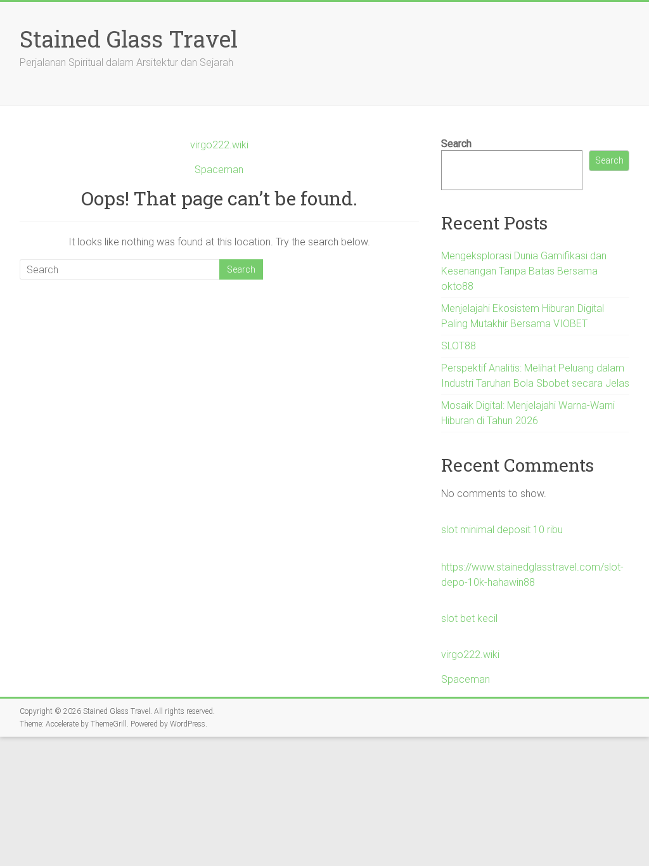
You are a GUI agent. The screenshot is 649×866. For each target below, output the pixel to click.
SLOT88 (458, 346)
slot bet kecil (469, 618)
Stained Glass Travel (129, 38)
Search (456, 144)
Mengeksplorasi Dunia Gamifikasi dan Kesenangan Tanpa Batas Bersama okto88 (524, 271)
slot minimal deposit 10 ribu (502, 530)
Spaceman (219, 170)
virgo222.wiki (219, 145)
